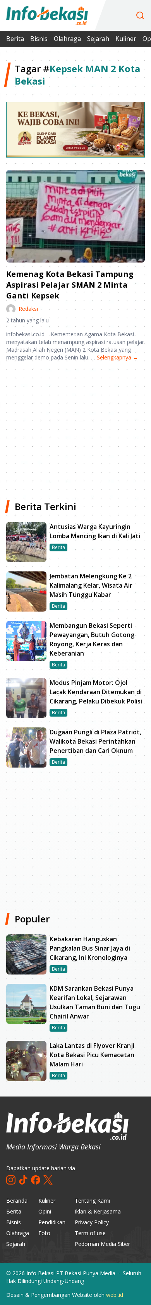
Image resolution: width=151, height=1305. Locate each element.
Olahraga (67, 38)
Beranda (16, 1200)
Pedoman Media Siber (102, 1243)
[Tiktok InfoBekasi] (23, 1180)
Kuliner (125, 38)
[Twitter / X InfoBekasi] (48, 1180)
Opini (44, 1211)
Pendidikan (51, 1222)
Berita (15, 38)
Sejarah (98, 38)
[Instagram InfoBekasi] (10, 1180)
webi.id (114, 1294)
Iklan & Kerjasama (98, 1211)
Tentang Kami (92, 1200)
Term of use (90, 1233)
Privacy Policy (92, 1222)
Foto (44, 1233)
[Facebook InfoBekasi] (35, 1180)
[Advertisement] (75, 428)
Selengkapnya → (117, 357)
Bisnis (39, 38)
